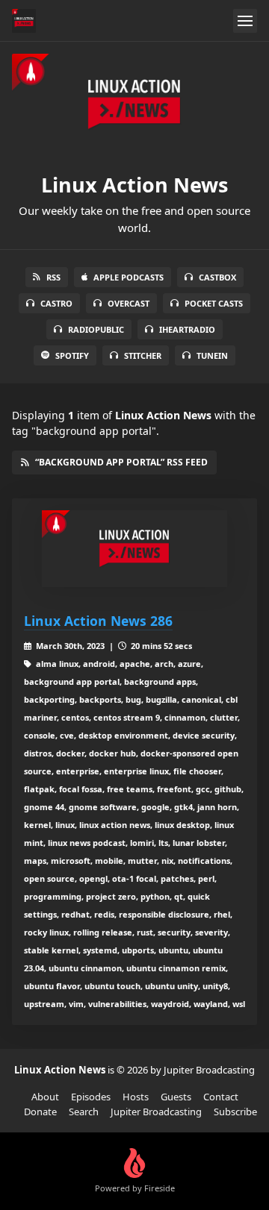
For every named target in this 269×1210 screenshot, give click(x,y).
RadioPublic (96, 329)
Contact (220, 1096)
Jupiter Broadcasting (156, 1111)
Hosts (136, 1096)
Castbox (217, 277)
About (45, 1096)
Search (84, 1111)
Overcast (128, 303)
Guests (176, 1096)
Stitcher (142, 355)
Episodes (91, 1096)
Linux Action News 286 (98, 621)
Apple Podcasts (128, 277)
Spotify (72, 355)
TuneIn (212, 355)
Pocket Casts (214, 303)
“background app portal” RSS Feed (121, 462)
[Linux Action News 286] (134, 548)
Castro (56, 303)
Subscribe (235, 1111)
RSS (53, 277)
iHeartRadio (187, 329)
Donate (40, 1111)
